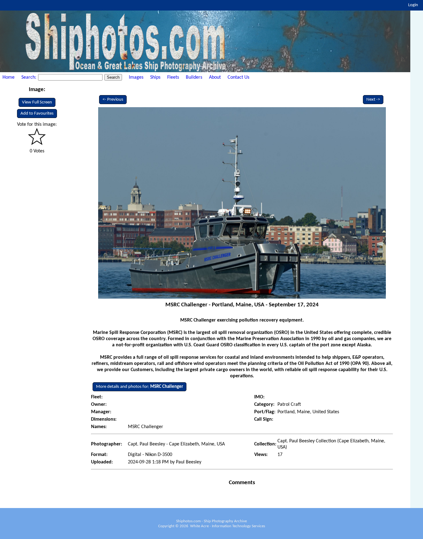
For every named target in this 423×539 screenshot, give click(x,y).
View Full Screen (37, 102)
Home (8, 77)
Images (136, 77)
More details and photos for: (139, 386)
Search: (29, 77)
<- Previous (112, 99)
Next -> (373, 99)
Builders (194, 77)
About (215, 77)
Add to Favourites (37, 113)
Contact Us (238, 77)
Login (413, 5)
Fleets (173, 77)
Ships (155, 77)
